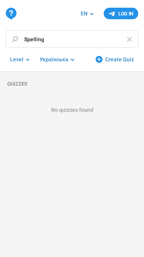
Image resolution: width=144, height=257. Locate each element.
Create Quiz (119, 59)
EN (84, 13)
